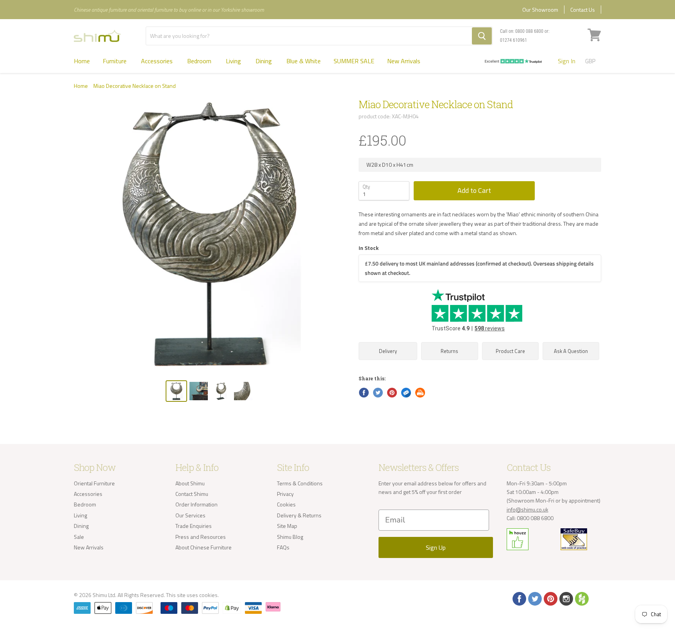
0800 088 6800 (529, 31)
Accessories (157, 61)
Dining (264, 61)
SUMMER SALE (354, 61)
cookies (208, 595)
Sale (79, 537)
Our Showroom (540, 9)
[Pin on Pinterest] (391, 392)
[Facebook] (519, 598)
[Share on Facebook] (363, 392)
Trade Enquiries (193, 526)
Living (234, 61)
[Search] (481, 36)
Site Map (287, 526)
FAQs (283, 547)
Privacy (285, 494)
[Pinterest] (550, 598)
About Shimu (190, 483)
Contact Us (582, 9)
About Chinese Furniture (203, 547)
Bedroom (200, 61)
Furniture (115, 61)
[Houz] (581, 598)
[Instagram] (565, 598)
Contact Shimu (191, 494)
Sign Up (436, 547)
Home (82, 61)
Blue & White (303, 61)
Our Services (190, 515)
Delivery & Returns (299, 515)
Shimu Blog (290, 537)
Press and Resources (200, 537)
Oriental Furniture (94, 483)
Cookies (286, 504)
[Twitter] (534, 598)
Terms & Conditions (300, 483)
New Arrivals (403, 61)
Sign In (566, 61)
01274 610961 (513, 40)
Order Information (196, 504)
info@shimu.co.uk (527, 509)
